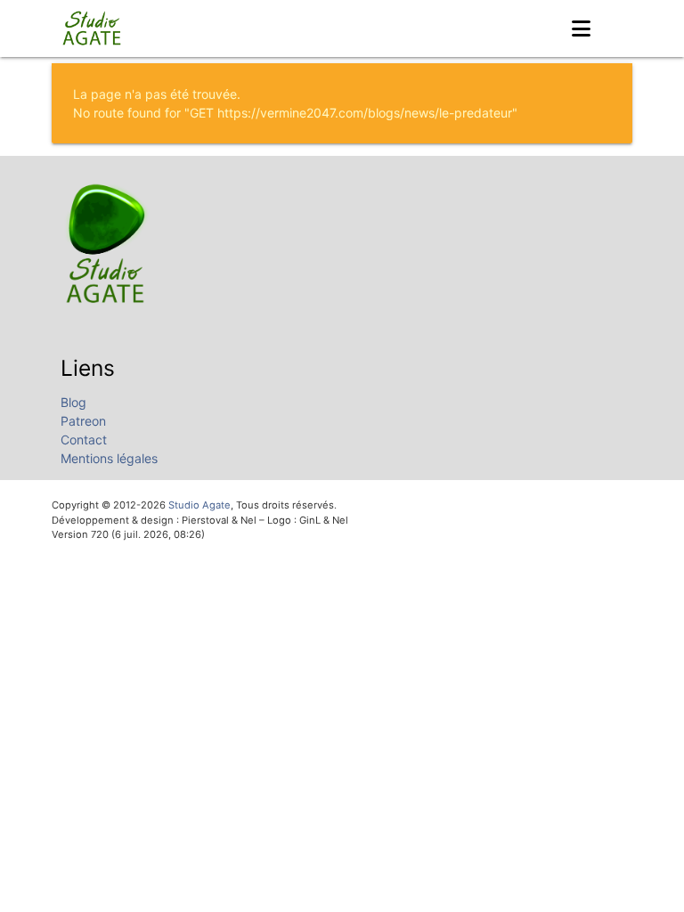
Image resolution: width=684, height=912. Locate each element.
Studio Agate (199, 505)
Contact (84, 439)
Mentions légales (109, 458)
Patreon (83, 420)
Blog (73, 402)
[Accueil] (93, 28)
